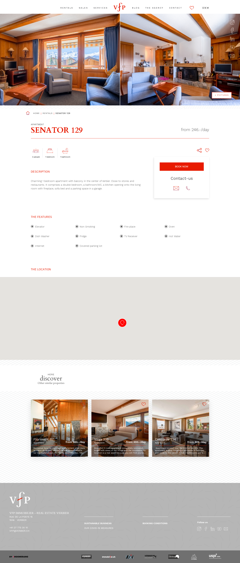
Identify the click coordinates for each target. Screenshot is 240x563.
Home (36, 113)
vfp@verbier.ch (19, 530)
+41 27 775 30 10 (18, 527)
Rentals (48, 113)
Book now (181, 166)
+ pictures (222, 95)
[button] (122, 322)
